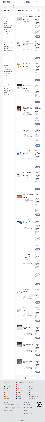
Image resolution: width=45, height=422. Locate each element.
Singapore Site (20, 390)
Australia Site (20, 386)
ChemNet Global (27, 404)
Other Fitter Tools (7, 63)
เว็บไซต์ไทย (7, 390)
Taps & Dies (6, 88)
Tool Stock (5, 92)
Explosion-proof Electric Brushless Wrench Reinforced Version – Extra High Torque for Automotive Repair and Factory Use (28, 220)
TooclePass (30, 5)
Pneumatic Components (8, 71)
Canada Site (20, 394)
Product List (38, 23)
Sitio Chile (19, 396)
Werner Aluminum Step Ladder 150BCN (27, 173)
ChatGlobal (25, 5)
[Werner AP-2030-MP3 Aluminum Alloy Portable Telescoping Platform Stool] (19, 87)
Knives (5, 52)
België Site (19, 398)
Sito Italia (6, 396)
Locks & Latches (6, 54)
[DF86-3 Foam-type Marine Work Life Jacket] (19, 196)
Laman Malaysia (33, 386)
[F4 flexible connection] (19, 309)
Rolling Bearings (6, 75)
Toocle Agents (33, 417)
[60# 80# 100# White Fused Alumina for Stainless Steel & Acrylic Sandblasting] (19, 344)
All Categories (6, 5)
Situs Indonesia (20, 388)
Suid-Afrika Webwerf (34, 396)
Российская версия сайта (35, 384)
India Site (32, 388)
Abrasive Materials (7, 12)
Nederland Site (7, 392)
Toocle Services (26, 417)
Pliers (5, 67)
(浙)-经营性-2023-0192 (22, 420)
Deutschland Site (8, 386)
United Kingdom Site (34, 390)
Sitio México (20, 392)
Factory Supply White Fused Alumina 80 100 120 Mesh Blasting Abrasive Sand (28, 360)
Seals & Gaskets (6, 82)
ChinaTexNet (26, 410)
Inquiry (38, 36)
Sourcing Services (37, 5)
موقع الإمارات (7, 394)
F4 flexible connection (27, 307)
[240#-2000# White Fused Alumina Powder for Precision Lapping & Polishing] (19, 327)
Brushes (5, 21)
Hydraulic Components (8, 50)
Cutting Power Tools (7, 27)
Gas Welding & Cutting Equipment (9, 40)
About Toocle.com (12, 417)
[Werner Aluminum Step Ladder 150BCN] (19, 174)
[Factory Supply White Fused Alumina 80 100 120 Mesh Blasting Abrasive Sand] (19, 361)
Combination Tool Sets (8, 25)
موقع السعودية (33, 392)
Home (5, 7)
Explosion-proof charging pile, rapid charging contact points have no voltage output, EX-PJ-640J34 (28, 255)
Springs (5, 86)
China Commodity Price (28, 413)
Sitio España (7, 398)
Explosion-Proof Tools (7, 35)
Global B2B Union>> (32, 398)
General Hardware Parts (8, 42)
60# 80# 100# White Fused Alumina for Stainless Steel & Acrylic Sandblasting (28, 343)
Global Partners (19, 5)
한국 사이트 (33, 382)
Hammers (5, 44)
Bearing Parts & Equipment (8, 19)
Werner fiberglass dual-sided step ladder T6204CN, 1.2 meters (28, 108)
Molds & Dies (6, 61)
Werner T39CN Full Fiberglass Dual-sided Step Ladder (28, 64)
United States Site (21, 382)
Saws (5, 77)
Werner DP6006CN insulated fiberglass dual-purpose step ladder (27, 42)
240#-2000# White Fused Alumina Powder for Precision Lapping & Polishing (28, 326)
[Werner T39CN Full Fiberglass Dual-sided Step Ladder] (19, 65)
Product (8, 7)
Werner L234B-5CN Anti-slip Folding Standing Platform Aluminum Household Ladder (28, 130)
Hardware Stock (6, 48)
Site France (33, 394)
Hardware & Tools (13, 7)
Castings (5, 23)
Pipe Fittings (6, 65)
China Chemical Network (28, 405)
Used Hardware (6, 94)
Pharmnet (25, 412)
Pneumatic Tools (7, 73)
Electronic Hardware (7, 33)
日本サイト (7, 384)
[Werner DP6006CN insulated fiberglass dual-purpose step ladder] (19, 43)
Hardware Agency (7, 46)
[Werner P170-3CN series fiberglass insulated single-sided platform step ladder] (19, 152)
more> (31, 25)
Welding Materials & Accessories (9, 96)
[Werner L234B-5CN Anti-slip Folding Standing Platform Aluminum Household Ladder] (19, 130)
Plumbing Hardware (7, 69)
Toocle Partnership (20, 417)
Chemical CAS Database (28, 407)
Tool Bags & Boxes (7, 90)
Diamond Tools (6, 29)
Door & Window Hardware (8, 31)
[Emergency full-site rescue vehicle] (19, 18)
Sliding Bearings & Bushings (8, 84)
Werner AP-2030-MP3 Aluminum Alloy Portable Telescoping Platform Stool (28, 86)
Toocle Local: (6, 382)
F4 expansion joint (26, 289)
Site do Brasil (7, 388)
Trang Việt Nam (20, 384)
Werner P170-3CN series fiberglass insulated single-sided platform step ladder (28, 151)
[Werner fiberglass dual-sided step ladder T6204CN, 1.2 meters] (19, 109)
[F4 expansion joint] (19, 291)
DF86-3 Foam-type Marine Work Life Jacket (28, 195)
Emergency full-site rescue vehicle (28, 17)
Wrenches (5, 98)
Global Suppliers (13, 5)
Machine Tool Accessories (8, 56)
